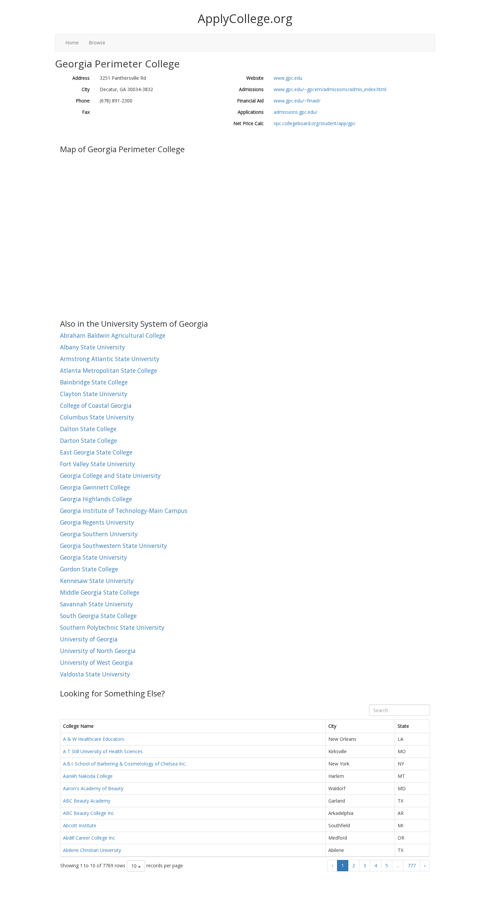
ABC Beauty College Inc (88, 813)
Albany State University (92, 347)
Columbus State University (97, 417)
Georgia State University (93, 557)
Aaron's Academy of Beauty (93, 788)
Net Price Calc (248, 123)
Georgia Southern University (99, 534)
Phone (83, 100)
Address (81, 78)
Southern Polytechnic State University (112, 627)
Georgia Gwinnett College (95, 487)
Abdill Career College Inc (89, 838)
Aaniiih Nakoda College (88, 776)
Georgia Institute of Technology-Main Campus (123, 511)
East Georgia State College (96, 452)
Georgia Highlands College (96, 499)
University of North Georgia (98, 651)
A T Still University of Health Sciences (103, 751)
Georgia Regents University (97, 522)
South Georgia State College (98, 616)
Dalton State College (88, 429)
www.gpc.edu (288, 78)
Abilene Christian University (92, 850)
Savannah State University (96, 604)
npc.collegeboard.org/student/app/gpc (315, 123)
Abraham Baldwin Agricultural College (112, 335)
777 (412, 865)
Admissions (251, 89)
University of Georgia (89, 639)
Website (255, 78)
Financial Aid (250, 100)
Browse (97, 42)
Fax (86, 112)
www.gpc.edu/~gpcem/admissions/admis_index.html (330, 89)
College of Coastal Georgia (96, 405)
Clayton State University (93, 394)
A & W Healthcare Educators (93, 739)
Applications (251, 112)
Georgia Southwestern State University (113, 546)
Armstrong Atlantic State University (109, 359)
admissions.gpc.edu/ (295, 112)
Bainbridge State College (94, 382)
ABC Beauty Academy (86, 801)
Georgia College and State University (110, 476)
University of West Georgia (96, 662)
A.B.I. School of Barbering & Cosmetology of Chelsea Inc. (124, 764)
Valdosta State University (95, 674)
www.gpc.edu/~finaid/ (297, 100)
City (86, 89)
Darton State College (88, 440)
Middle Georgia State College (99, 592)
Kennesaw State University (97, 581)
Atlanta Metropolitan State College (108, 370)
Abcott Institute (79, 825)
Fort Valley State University (97, 464)
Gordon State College (89, 569)
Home (72, 42)
